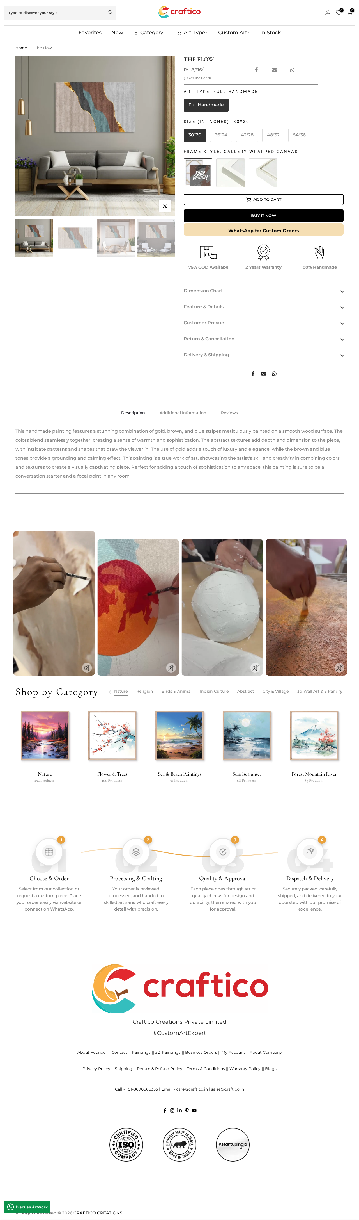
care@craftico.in (192, 1089)
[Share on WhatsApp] (292, 70)
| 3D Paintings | (168, 1052)
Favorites (90, 32)
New (117, 32)
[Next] (340, 692)
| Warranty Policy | (245, 1068)
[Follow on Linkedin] (179, 1110)
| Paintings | (141, 1052)
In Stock (270, 32)
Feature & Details (204, 306)
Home (21, 48)
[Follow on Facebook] (164, 1110)
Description (133, 412)
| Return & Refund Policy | (160, 1068)
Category (151, 32)
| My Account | (233, 1052)
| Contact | (119, 1052)
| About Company (264, 1052)
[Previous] (110, 692)
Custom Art (232, 32)
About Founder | (93, 1052)
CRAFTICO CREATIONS (97, 1213)
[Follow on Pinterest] (186, 1110)
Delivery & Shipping (206, 354)
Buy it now (263, 215)
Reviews (229, 412)
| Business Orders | (201, 1052)
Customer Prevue (204, 322)
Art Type (194, 32)
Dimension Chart (203, 290)
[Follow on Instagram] (172, 1110)
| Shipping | (123, 1068)
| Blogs (270, 1068)
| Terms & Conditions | (206, 1068)
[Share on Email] (274, 70)
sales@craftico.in (227, 1089)
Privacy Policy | (97, 1068)
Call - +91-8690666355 (136, 1089)
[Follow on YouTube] (194, 1110)
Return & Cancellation (209, 338)
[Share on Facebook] (256, 70)
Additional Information (183, 412)
